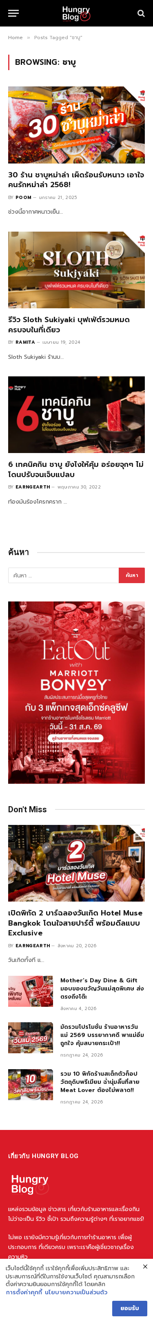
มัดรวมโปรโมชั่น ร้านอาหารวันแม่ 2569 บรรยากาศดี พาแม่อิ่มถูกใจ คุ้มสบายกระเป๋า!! (102, 1035)
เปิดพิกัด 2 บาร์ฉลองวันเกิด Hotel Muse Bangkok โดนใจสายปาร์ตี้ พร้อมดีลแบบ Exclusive (75, 923)
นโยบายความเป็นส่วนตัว (76, 1293)
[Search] (140, 13)
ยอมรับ (129, 1308)
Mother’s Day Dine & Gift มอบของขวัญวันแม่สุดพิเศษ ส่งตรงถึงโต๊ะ (102, 988)
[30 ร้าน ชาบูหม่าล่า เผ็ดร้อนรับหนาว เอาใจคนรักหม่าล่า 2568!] (76, 124)
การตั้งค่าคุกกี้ (24, 1293)
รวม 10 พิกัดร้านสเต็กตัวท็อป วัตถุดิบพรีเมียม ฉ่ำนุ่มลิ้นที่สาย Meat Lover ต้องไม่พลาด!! (100, 1082)
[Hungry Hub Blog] (76, 13)
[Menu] (13, 13)
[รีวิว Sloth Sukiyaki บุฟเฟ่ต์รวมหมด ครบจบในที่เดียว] (76, 270)
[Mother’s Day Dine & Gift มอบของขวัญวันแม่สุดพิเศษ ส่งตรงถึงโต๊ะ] (30, 991)
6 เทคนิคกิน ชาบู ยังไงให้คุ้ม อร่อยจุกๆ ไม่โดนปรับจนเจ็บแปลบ (76, 469)
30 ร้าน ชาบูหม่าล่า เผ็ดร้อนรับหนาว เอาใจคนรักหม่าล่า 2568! (76, 179)
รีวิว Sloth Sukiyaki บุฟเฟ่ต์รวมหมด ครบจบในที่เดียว (69, 324)
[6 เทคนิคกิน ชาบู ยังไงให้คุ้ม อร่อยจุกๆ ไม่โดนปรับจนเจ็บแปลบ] (76, 414)
